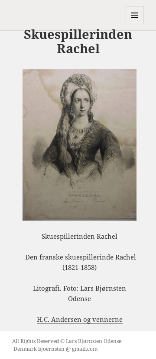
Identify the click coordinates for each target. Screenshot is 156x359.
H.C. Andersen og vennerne (80, 319)
